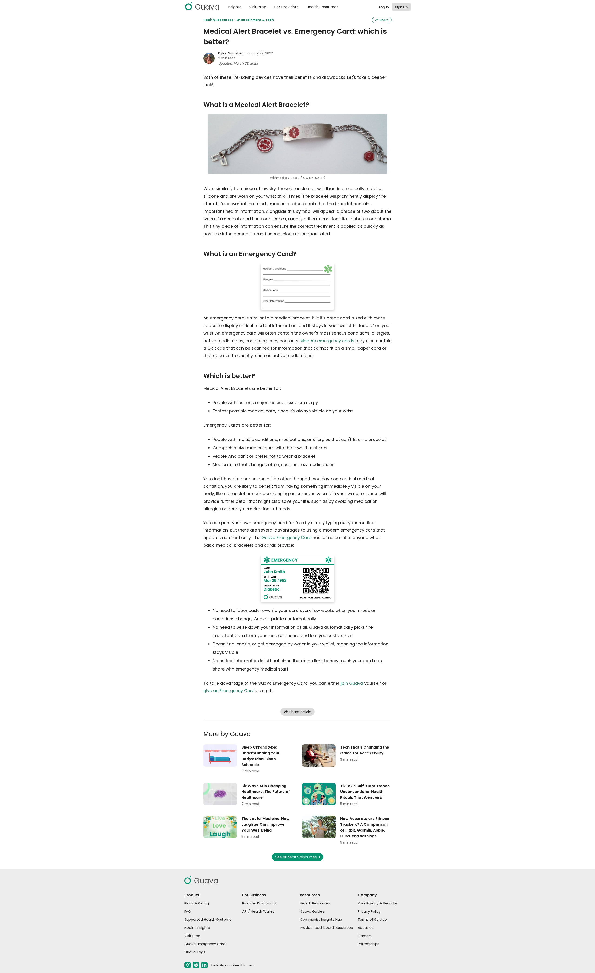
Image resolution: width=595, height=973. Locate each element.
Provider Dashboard (259, 903)
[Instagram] (187, 965)
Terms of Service (372, 919)
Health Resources (322, 7)
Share (384, 20)
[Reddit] (196, 965)
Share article (300, 711)
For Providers (286, 7)
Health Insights (197, 927)
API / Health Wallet (258, 911)
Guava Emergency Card (286, 537)
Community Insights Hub (321, 919)
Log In (384, 6)
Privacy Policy (369, 911)
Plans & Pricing (196, 903)
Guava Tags (194, 952)
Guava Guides (312, 911)
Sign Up (401, 6)
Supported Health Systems (207, 919)
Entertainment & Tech (255, 19)
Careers (365, 935)
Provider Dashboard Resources (326, 927)
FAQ (187, 911)
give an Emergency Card (229, 691)
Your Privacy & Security (377, 903)
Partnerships (368, 943)
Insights (234, 7)
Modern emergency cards (327, 341)
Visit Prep (257, 7)
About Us (366, 927)
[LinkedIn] (204, 965)
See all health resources (296, 857)
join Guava (352, 683)
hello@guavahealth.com (232, 965)
